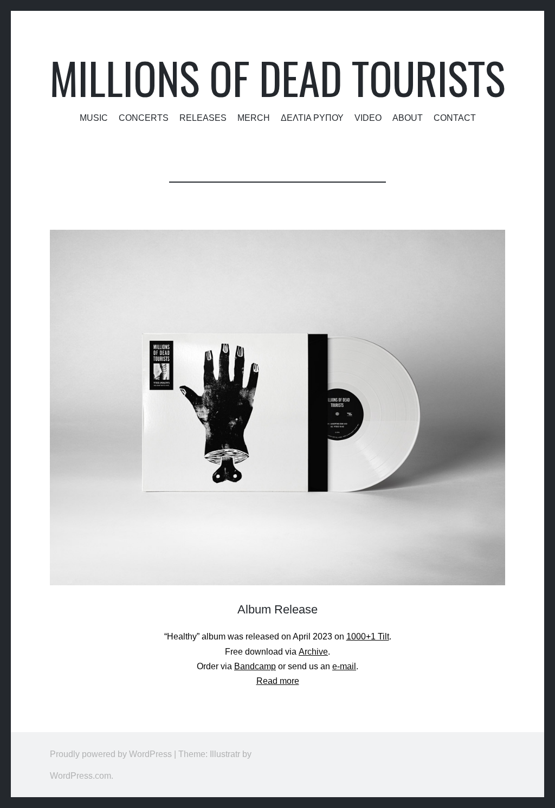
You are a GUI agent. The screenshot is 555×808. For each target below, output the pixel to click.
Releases (203, 117)
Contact (455, 117)
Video (368, 117)
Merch (253, 117)
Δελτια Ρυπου (312, 117)
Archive (313, 651)
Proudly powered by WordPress (111, 754)
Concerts (144, 117)
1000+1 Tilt (367, 636)
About (407, 117)
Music (94, 117)
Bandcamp (255, 666)
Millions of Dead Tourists (277, 77)
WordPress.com (80, 775)
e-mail (344, 666)
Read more (277, 681)
